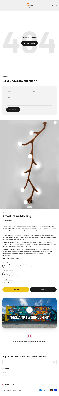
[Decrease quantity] (5, 282)
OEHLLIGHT (5, 212)
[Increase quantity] (12, 282)
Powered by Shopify (17, 390)
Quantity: (4, 279)
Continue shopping (29, 43)
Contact (4, 378)
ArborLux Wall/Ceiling (16, 216)
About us (4, 375)
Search (4, 372)
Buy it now (43, 289)
